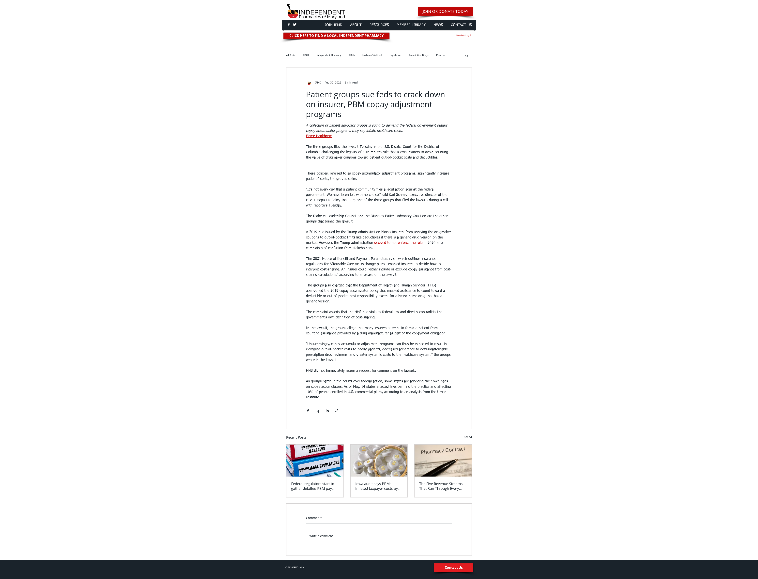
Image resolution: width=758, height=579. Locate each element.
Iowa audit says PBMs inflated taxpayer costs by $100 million (376, 486)
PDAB (306, 55)
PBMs (352, 55)
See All (468, 437)
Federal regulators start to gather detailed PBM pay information (312, 486)
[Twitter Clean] (295, 24)
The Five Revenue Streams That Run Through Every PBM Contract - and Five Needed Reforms (441, 486)
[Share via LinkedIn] (327, 411)
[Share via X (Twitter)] (317, 411)
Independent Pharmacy (329, 55)
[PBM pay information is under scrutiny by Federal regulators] (314, 461)
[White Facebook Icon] (289, 24)
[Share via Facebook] (308, 411)
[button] (467, 55)
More (438, 55)
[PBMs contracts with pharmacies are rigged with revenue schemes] (443, 461)
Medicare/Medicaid (372, 55)
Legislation (395, 55)
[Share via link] (337, 411)
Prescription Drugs (418, 55)
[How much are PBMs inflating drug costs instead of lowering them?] (379, 461)
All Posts (290, 55)
